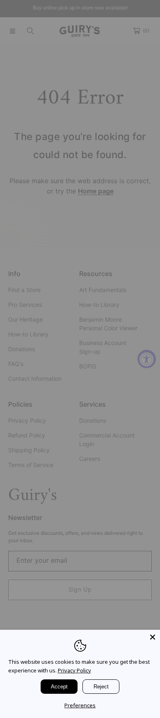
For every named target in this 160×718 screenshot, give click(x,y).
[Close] (153, 637)
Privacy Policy (74, 670)
